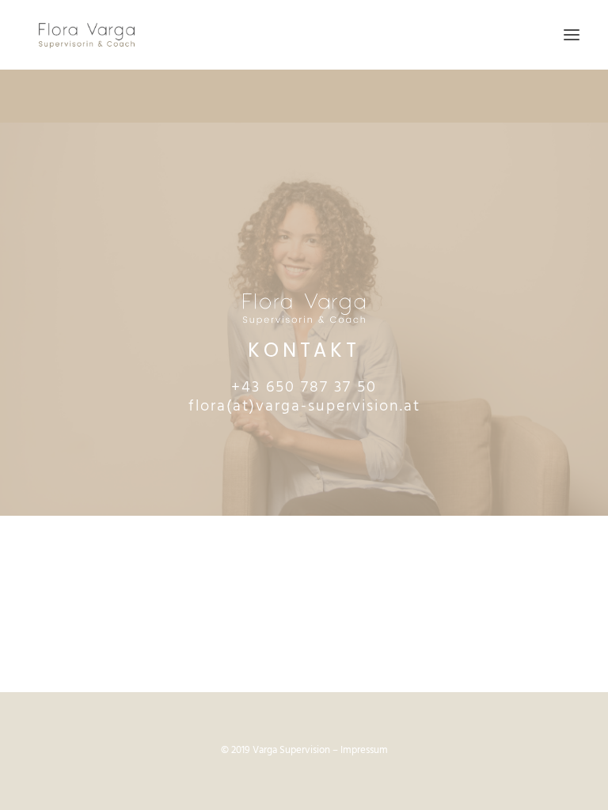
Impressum (364, 750)
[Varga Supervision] (86, 34)
